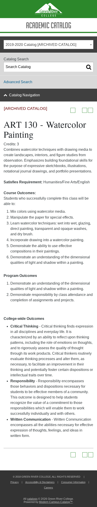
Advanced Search (18, 82)
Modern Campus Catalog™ (56, 502)
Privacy (14, 482)
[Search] (88, 67)
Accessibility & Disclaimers (40, 482)
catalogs (32, 498)
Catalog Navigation (24, 95)
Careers (48, 487)
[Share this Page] (78, 110)
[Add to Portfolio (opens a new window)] (72, 110)
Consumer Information (73, 482)
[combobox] (48, 44)
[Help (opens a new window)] (90, 110)
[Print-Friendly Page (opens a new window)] (84, 110)
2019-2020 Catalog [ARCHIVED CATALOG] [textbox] (41, 45)
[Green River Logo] (48, 9)
